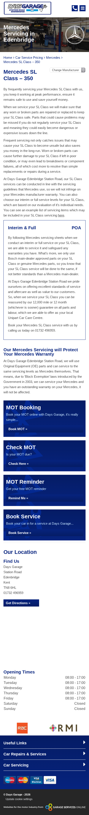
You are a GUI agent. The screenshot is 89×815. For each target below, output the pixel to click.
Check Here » (18, 463)
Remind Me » (18, 498)
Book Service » (19, 533)
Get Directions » (18, 603)
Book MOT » (17, 429)
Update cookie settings (19, 799)
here (61, 215)
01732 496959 (13, 593)
